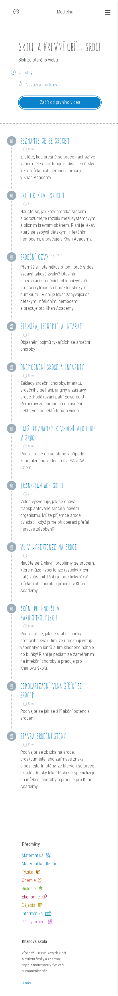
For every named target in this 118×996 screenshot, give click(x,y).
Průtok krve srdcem (42, 195)
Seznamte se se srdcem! (45, 141)
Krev (53, 85)
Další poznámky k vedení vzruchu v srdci (57, 433)
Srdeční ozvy (34, 257)
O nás (26, 983)
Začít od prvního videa (60, 102)
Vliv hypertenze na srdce (48, 547)
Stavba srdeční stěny (43, 736)
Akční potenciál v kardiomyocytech (40, 613)
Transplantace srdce (42, 485)
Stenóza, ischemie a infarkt (51, 326)
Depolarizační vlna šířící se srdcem (51, 690)
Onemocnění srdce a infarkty (52, 367)
